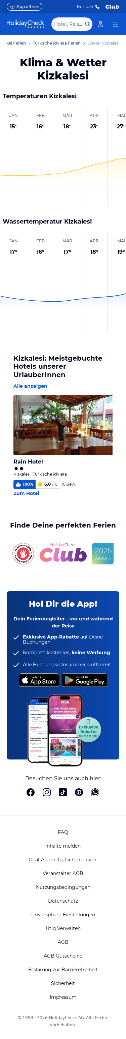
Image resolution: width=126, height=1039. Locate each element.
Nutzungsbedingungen (63, 887)
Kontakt (85, 6)
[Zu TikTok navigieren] (62, 793)
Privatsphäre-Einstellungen (63, 915)
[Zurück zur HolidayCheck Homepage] (25, 24)
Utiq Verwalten (63, 928)
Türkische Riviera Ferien (57, 43)
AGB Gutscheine (63, 956)
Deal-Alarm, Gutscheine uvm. (63, 860)
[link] (100, 24)
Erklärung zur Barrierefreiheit (63, 970)
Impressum (63, 997)
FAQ (63, 832)
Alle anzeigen (30, 386)
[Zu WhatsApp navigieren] (95, 793)
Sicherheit (63, 983)
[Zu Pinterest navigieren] (79, 793)
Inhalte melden (63, 846)
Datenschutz (63, 901)
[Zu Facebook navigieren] (30, 793)
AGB (63, 942)
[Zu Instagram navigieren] (46, 793)
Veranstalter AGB (63, 873)
